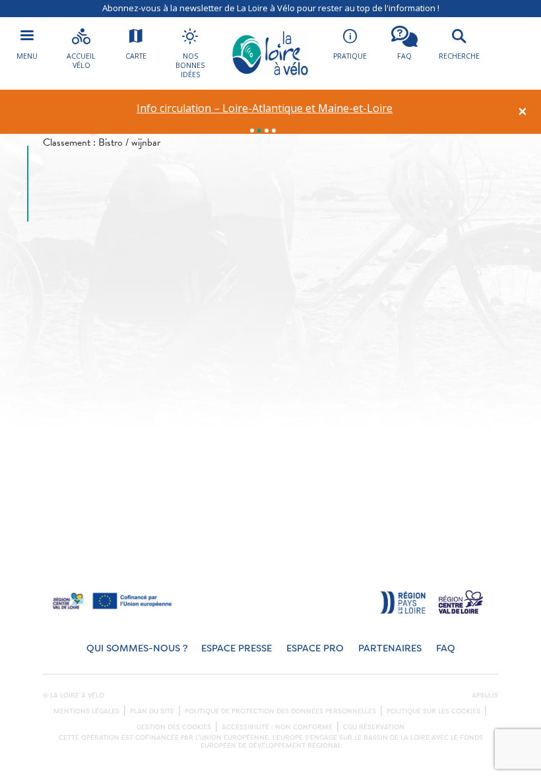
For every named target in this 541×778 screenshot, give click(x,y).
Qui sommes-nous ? (136, 648)
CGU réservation (373, 727)
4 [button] (274, 131)
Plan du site (152, 711)
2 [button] (259, 131)
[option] (264, 108)
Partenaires (390, 648)
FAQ (445, 648)
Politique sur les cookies (433, 711)
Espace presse (236, 648)
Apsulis (485, 696)
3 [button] (267, 131)
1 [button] (252, 131)
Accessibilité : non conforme (277, 727)
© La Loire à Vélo (73, 696)
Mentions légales (86, 711)
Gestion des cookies (174, 727)
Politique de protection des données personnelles (280, 711)
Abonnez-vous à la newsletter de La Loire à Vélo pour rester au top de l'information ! (270, 8)
